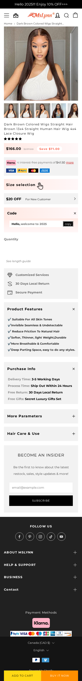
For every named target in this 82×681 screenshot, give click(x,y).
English (38, 650)
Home (8, 23)
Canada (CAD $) (39, 642)
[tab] (11, 110)
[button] (13, 138)
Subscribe (41, 500)
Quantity (11, 239)
